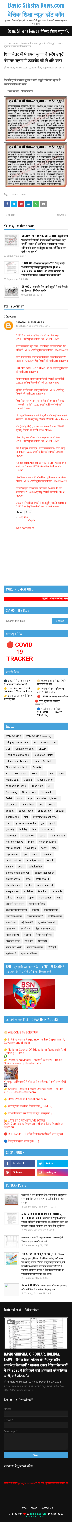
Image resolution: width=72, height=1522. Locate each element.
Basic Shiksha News (45, 742)
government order (26, 823)
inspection (28, 835)
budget (10, 810)
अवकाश (35, 910)
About (33, 1508)
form (8, 823)
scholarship (35, 866)
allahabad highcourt (48, 798)
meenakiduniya (47, 841)
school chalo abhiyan (18, 872)
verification (45, 897)
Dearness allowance (17, 755)
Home (7, 43)
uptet (31, 897)
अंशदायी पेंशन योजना (15, 903)
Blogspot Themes (36, 1516)
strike (29, 885)
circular (60, 810)
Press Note (37, 786)
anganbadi (28, 804)
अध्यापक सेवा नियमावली (16, 910)
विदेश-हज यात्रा (13, 941)
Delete (28, 512)
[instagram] (52, 1172)
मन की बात (25, 928)
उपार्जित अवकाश (55, 916)
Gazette (37, 767)
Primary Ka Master (17, 67)
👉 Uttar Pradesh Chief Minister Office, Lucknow (18, 690)
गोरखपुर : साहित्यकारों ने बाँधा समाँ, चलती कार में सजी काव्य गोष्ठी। (36, 1081)
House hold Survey (16, 773)
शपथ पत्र (29, 941)
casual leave (26, 810)
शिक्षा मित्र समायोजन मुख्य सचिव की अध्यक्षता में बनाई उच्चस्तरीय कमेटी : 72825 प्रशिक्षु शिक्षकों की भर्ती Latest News (40, 404)
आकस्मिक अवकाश (14, 916)
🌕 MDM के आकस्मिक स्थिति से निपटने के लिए (51, 682)
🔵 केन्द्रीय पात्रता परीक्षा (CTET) (21, 1141)
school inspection (44, 872)
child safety (44, 810)
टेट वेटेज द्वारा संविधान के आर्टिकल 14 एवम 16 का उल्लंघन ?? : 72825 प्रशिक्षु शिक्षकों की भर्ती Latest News (40, 492)
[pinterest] (19, 1172)
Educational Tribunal (17, 761)
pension (47, 854)
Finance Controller (44, 761)
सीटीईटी (52, 947)
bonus (51, 804)
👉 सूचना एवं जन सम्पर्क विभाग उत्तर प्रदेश (18, 697)
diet (26, 817)
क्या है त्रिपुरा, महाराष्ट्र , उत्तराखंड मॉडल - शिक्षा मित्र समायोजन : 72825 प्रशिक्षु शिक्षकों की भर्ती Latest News (40, 452)
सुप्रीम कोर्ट (11, 953)
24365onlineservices (30, 322)
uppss (20, 897)
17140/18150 (13, 736)
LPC (52, 773)
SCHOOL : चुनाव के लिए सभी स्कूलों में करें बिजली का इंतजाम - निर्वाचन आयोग (44, 288)
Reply (19, 512)
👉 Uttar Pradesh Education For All (25, 1099)
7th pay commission (17, 742)
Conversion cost (24, 748)
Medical (28, 779)
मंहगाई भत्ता (11, 928)
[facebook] (19, 1163)
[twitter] (52, 1163)
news (16, 43)
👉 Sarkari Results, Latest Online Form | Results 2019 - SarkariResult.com (33, 1090)
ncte (54, 848)
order (35, 854)
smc (28, 879)
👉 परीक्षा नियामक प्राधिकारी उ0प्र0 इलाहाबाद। (28, 1113)
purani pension (34, 860)
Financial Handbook (17, 767)
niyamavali (12, 854)
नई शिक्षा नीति (27, 922)
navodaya (30, 848)
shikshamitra (13, 879)
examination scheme (45, 817)
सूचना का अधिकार (29, 953)
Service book (29, 792)
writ (59, 897)
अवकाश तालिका (51, 910)
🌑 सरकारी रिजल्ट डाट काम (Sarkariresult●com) (17, 682)
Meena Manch (45, 779)
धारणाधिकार (11, 922)
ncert (44, 848)
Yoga (20, 798)
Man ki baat (12, 779)
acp (30, 798)
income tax (47, 829)
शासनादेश (42, 941)
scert (21, 866)
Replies (23, 517)
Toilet (9, 798)
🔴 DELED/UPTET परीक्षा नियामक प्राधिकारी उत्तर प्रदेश (33, 1133)
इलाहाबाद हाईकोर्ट (35, 916)
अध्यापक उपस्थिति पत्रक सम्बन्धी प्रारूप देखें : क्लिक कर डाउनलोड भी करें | (42, 1239)
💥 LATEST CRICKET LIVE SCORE (24, 1120)
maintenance (57, 835)
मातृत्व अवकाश (12, 934)
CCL (8, 748)
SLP (50, 786)
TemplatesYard (38, 1513)
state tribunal (13, 885)
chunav (15, 194)
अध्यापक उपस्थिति (37, 903)
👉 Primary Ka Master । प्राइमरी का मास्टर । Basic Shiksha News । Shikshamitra (33, 1061)
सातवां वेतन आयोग (14, 947)
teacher (42, 891)
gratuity (10, 829)
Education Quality (43, 755)
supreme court (45, 885)
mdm (31, 841)
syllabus (28, 891)
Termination (47, 792)
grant (52, 823)
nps (25, 854)
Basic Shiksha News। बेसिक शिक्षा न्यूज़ (36, 31)
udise (9, 897)
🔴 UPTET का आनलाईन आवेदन (52, 696)
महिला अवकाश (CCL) (44, 928)
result (50, 860)
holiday (23, 829)
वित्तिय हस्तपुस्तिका (44, 934)
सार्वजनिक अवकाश (35, 947)
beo (41, 804)
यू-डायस (27, 934)
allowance (11, 804)
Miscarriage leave (16, 786)
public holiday (13, 860)
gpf (42, 823)
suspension (12, 891)
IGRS (34, 773)
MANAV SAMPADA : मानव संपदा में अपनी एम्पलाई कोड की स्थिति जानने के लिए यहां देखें (44, 1287)
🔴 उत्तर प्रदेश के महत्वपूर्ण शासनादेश (47, 703)
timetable (57, 891)
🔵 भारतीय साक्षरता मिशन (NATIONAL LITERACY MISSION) (49, 712)
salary (9, 866)
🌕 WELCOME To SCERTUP (21, 1032)
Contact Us (47, 1508)
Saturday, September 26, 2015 (34, 326)
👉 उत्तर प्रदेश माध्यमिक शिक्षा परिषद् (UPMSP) (28, 1106)
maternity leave (14, 841)
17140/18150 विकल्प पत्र (39, 736)
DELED (42, 748)
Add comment (25, 528)
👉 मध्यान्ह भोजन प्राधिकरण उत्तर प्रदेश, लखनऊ (50, 690)
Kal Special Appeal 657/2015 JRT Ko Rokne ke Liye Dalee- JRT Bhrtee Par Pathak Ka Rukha (41, 466)
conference (12, 817)
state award (42, 879)
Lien (61, 773)
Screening (11, 792)
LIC (43, 773)
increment (11, 835)
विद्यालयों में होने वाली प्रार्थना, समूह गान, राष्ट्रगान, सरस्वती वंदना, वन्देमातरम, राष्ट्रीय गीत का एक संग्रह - (44, 1199)
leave (42, 835)
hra (34, 829)
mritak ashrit (13, 848)
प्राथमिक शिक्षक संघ (47, 922)
